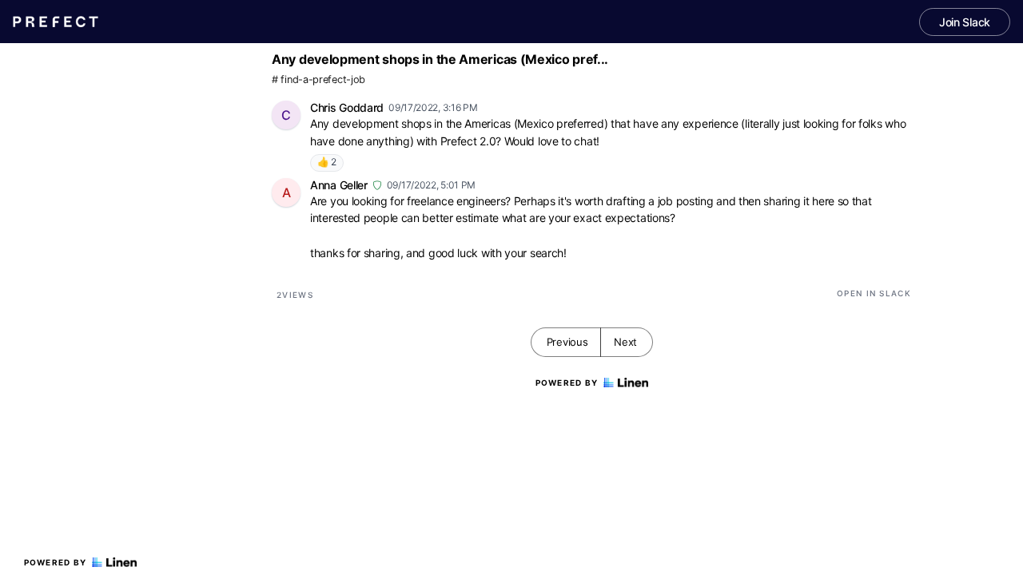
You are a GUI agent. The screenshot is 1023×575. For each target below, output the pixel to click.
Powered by (55, 562)
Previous (567, 341)
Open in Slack (874, 293)
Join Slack (964, 22)
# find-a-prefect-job (318, 79)
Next (625, 341)
